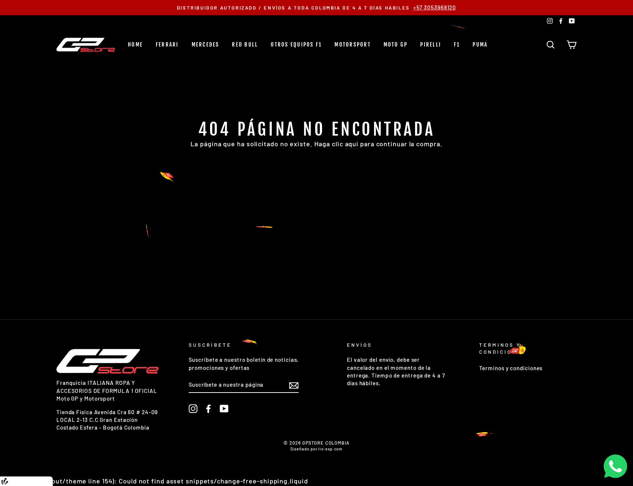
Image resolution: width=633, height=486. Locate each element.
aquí (352, 144)
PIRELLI (430, 44)
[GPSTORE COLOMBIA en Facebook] (208, 408)
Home (135, 44)
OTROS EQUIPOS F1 (296, 44)
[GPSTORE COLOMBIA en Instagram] (193, 408)
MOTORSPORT (352, 44)
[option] (316, 7)
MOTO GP (396, 44)
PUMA (480, 44)
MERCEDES (205, 44)
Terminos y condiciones (511, 368)
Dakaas (41, 481)
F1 (457, 44)
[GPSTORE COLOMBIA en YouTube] (224, 408)
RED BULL (245, 44)
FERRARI (167, 44)
